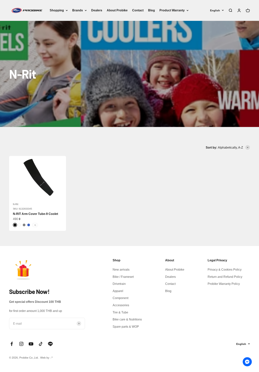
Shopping (57, 10)
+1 (35, 225)
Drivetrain (119, 283)
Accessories (121, 305)
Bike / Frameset (123, 276)
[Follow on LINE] (50, 343)
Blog (151, 10)
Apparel (118, 291)
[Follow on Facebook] (11, 343)
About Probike (117, 10)
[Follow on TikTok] (40, 343)
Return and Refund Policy (225, 276)
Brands (77, 10)
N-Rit (15, 204)
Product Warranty (172, 10)
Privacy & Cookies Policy (225, 269)
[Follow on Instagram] (21, 343)
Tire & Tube (120, 312)
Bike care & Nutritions (127, 319)
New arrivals (121, 269)
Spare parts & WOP (126, 326)
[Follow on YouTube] (31, 343)
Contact (138, 10)
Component (120, 298)
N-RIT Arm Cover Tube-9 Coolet (35, 213)
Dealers (96, 10)
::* (51, 357)
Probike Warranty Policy (224, 283)
